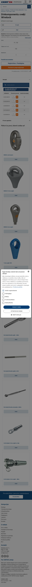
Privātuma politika (17, 287)
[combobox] (28, 271)
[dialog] (16, 293)
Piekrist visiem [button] (16, 307)
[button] (16, 315)
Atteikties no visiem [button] (16, 311)
